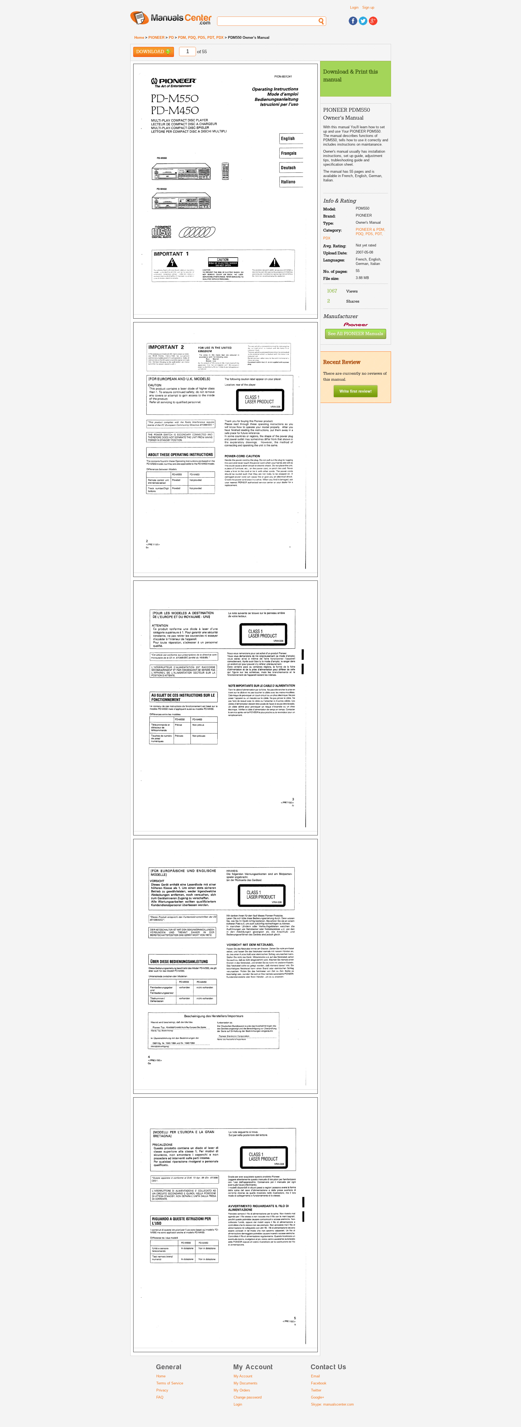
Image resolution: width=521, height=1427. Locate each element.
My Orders (242, 1390)
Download (150, 52)
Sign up (368, 7)
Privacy (162, 1390)
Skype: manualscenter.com (332, 1404)
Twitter (316, 1390)
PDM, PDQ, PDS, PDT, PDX (201, 38)
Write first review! (355, 391)
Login (354, 7)
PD (171, 38)
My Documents (246, 1383)
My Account (243, 1376)
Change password (248, 1397)
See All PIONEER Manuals (355, 334)
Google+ (317, 1397)
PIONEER (156, 38)
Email (315, 1376)
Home (139, 38)
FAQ (159, 1397)
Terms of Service (169, 1383)
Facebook (318, 1383)
